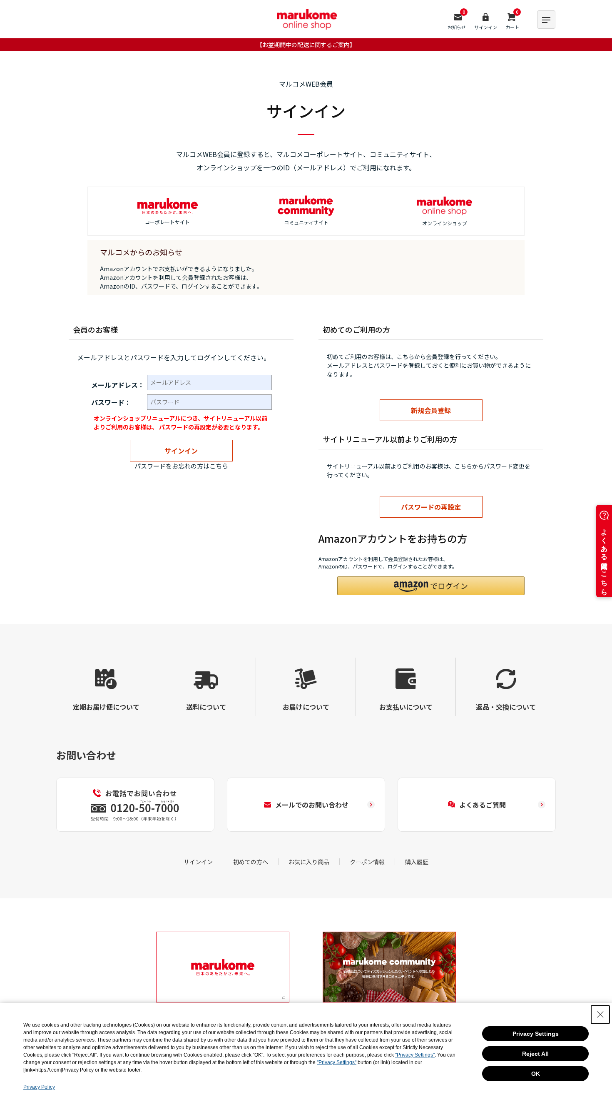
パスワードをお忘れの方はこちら (181, 465)
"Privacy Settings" (415, 1055)
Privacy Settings (535, 1033)
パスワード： (111, 402)
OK (535, 1073)
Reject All (535, 1053)
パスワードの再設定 (185, 427)
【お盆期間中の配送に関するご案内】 (306, 44)
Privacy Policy (39, 1087)
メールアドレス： (117, 385)
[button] (431, 585)
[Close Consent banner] (600, 1014)
